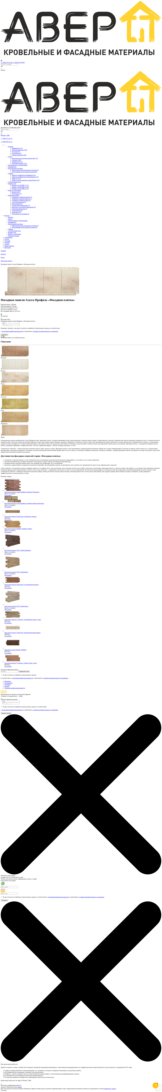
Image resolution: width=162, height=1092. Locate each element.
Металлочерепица (19, 150)
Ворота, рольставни (14, 190)
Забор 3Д (16, 178)
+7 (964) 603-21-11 (6, 142)
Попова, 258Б (5, 135)
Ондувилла (16, 153)
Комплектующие (13, 195)
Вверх (20, 1087)
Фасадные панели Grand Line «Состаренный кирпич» (21, 584)
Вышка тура (12, 183)
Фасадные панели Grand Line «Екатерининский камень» (22, 632)
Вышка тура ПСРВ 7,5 (20, 185)
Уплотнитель (17, 210)
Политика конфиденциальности (14, 688)
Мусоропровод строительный (18, 165)
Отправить (5, 334)
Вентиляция (17, 204)
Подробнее (8, 495)
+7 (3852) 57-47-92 (6, 62)
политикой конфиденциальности (12, 331)
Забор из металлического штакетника (25, 180)
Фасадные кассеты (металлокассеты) (25, 158)
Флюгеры (16, 212)
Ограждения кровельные (21, 205)
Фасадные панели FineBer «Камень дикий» (18, 528)
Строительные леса (14, 182)
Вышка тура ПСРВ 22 (20, 188)
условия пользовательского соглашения (45, 331)
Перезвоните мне (24, 671)
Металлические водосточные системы (25, 170)
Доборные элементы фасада (22, 199)
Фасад (10, 156)
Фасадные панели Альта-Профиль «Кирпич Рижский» (21, 492)
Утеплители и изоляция (20, 214)
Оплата (6, 686)
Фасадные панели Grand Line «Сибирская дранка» (20, 516)
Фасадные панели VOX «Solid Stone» (16, 606)
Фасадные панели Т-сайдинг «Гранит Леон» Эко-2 (20, 663)
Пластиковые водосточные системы (24, 172)
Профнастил (17, 148)
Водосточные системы (15, 168)
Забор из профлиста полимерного (24, 175)
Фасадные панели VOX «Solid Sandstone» (17, 550)
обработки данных (110, 1088)
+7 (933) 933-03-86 (19, 62)
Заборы (10, 173)
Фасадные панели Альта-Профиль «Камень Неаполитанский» (24, 503)
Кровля (10, 146)
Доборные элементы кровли (22, 197)
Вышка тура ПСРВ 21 (20, 187)
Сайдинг (16, 160)
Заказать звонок (6, 713)
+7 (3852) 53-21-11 (6, 138)
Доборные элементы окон (21, 200)
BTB (20, 696)
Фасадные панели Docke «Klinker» (15, 650)
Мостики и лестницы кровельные (24, 207)
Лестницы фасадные (19, 209)
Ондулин (16, 151)
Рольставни (16, 194)
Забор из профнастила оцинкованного (25, 177)
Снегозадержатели (19, 202)
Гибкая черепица (19, 155)
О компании (8, 683)
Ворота (16, 192)
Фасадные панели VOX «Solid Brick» (16, 572)
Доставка (7, 684)
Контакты (7, 681)
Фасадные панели (19, 163)
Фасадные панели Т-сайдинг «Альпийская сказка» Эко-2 (22, 619)
